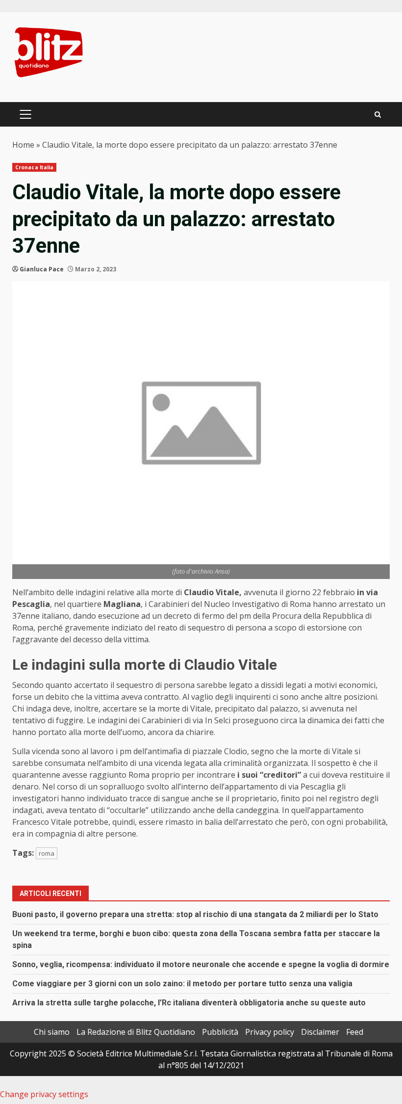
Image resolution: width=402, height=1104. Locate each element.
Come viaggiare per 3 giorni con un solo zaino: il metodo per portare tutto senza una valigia (182, 983)
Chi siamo (52, 1031)
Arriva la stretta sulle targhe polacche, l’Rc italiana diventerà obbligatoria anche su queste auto (189, 1002)
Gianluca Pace (42, 269)
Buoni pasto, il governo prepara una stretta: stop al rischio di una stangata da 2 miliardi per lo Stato (195, 914)
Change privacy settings (44, 1094)
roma (46, 853)
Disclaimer (320, 1031)
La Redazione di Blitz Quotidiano (135, 1031)
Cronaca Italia (34, 167)
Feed (354, 1031)
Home (23, 144)
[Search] (378, 114)
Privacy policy (269, 1031)
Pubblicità (220, 1031)
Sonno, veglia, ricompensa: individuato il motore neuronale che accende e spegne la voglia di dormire (200, 964)
